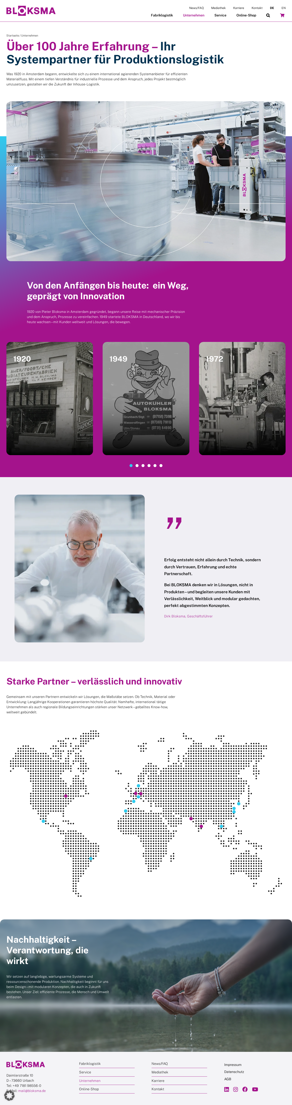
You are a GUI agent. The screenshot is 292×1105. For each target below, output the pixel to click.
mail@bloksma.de (32, 1091)
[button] (268, 15)
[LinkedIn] (226, 1089)
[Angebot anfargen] (282, 15)
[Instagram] (235, 1089)
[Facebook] (245, 1089)
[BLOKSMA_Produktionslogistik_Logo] (31, 7)
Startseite (12, 35)
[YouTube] (255, 1089)
